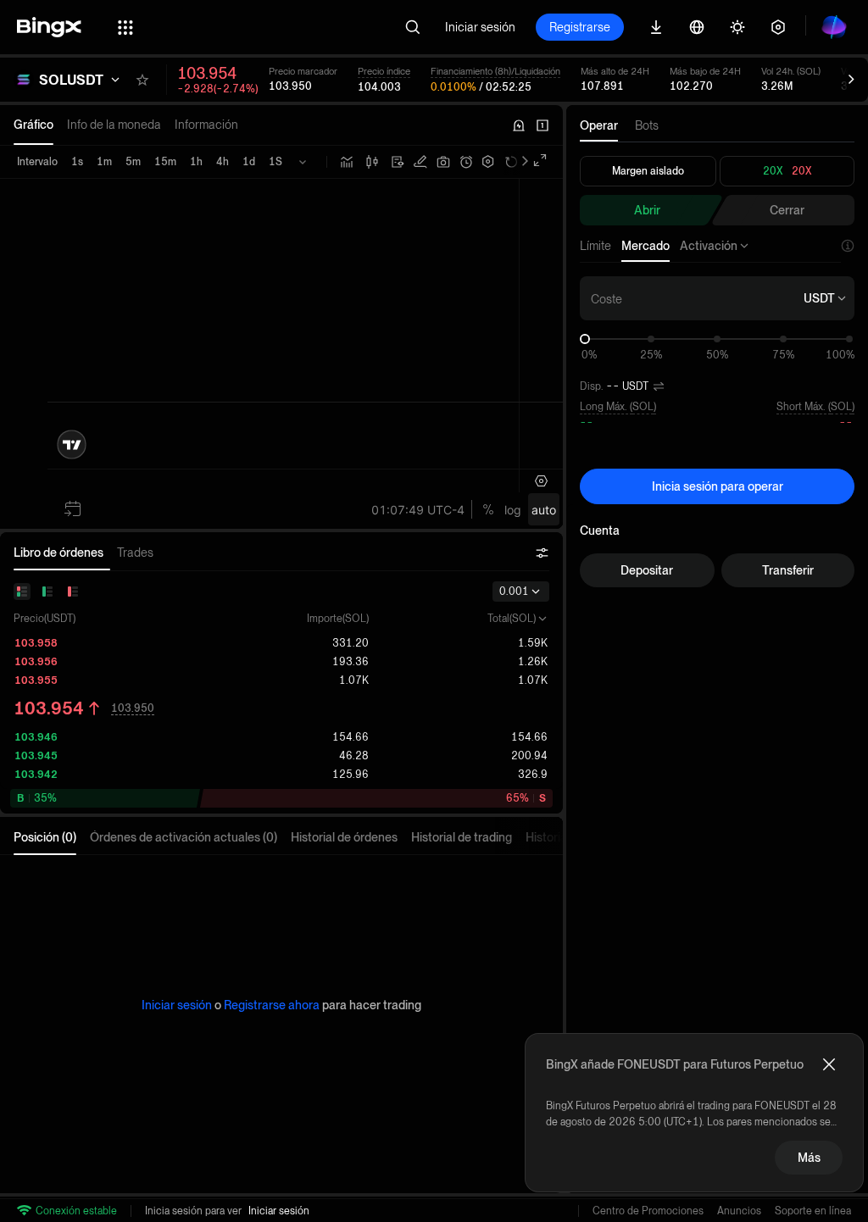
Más (809, 1157)
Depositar (646, 570)
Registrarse (579, 27)
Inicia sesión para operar (717, 486)
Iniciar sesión (480, 27)
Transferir (788, 570)
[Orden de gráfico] (420, 162)
